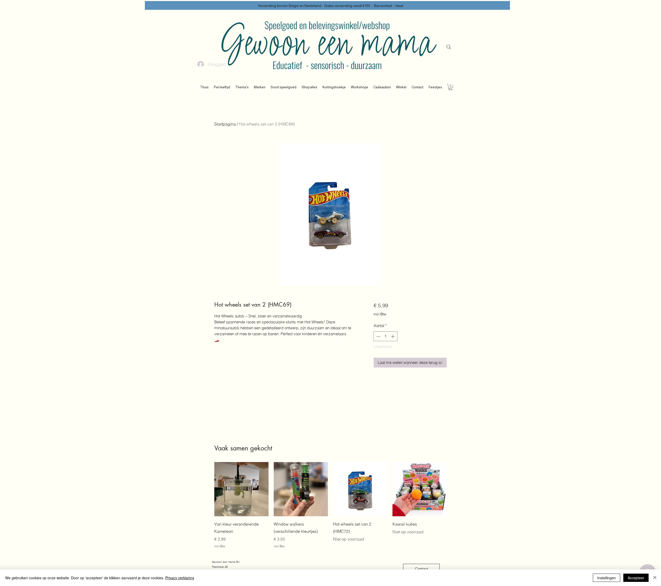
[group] (330, 505)
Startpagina (225, 124)
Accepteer (636, 577)
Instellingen (606, 577)
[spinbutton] (385, 336)
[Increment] (393, 336)
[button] (222, 87)
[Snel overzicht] (241, 489)
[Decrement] (377, 336)
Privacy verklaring (179, 577)
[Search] (448, 47)
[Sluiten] (655, 578)
